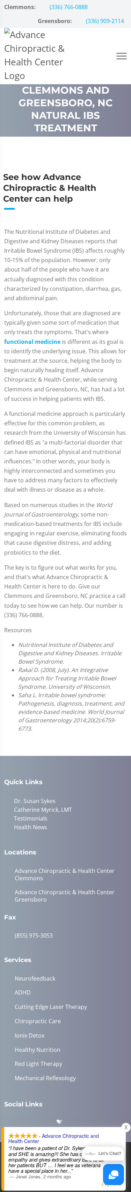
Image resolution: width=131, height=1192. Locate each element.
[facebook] (30, 1123)
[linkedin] (81, 1123)
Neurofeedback (35, 978)
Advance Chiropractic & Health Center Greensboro (65, 896)
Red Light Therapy (38, 1064)
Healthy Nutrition (37, 1050)
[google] (13, 1123)
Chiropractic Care (38, 1021)
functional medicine (32, 342)
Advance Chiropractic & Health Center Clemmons (65, 874)
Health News (30, 827)
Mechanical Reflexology (45, 1078)
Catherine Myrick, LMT (43, 810)
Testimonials (31, 818)
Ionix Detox (29, 1035)
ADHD (23, 992)
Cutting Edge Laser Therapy (51, 1007)
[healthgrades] (65, 1123)
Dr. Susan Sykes (35, 801)
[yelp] (48, 1123)
